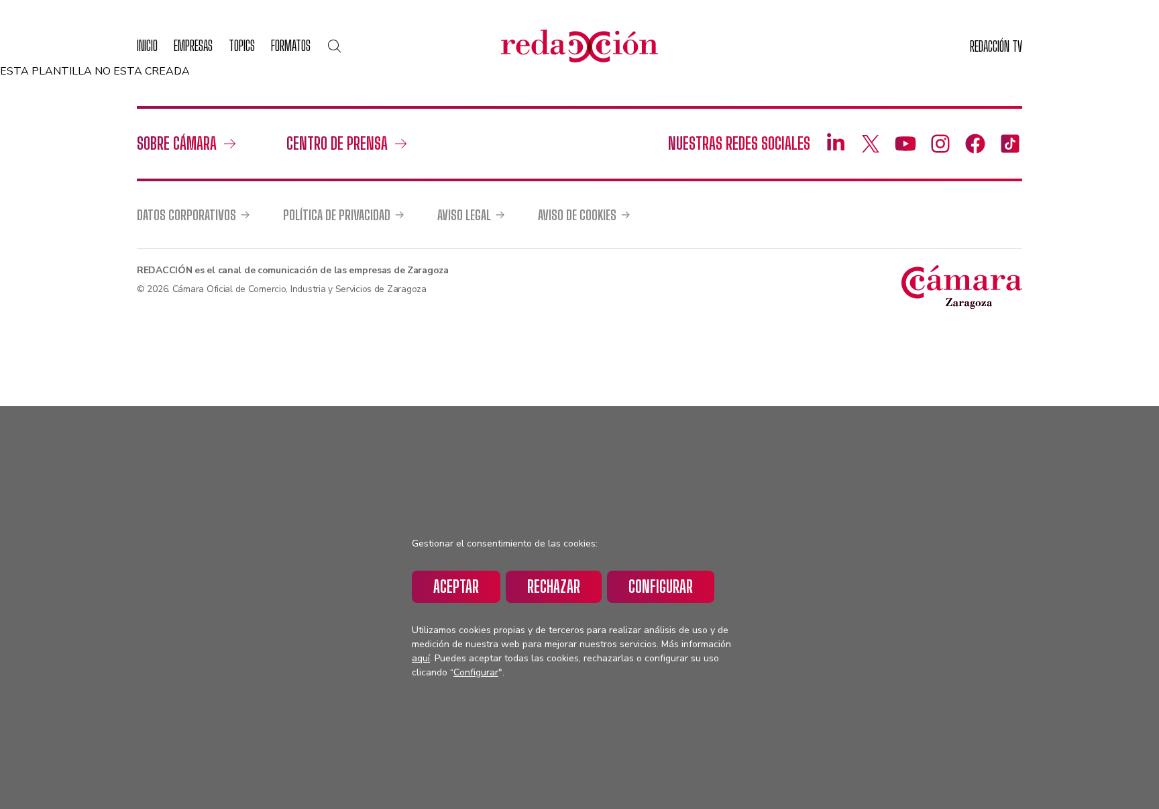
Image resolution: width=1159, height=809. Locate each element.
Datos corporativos (186, 215)
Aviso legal (464, 215)
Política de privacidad (336, 215)
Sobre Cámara (177, 143)
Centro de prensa (337, 143)
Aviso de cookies (577, 215)
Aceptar (456, 586)
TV (996, 46)
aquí (421, 658)
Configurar (660, 586)
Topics (242, 45)
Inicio (147, 45)
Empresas (193, 45)
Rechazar (553, 586)
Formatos (291, 45)
